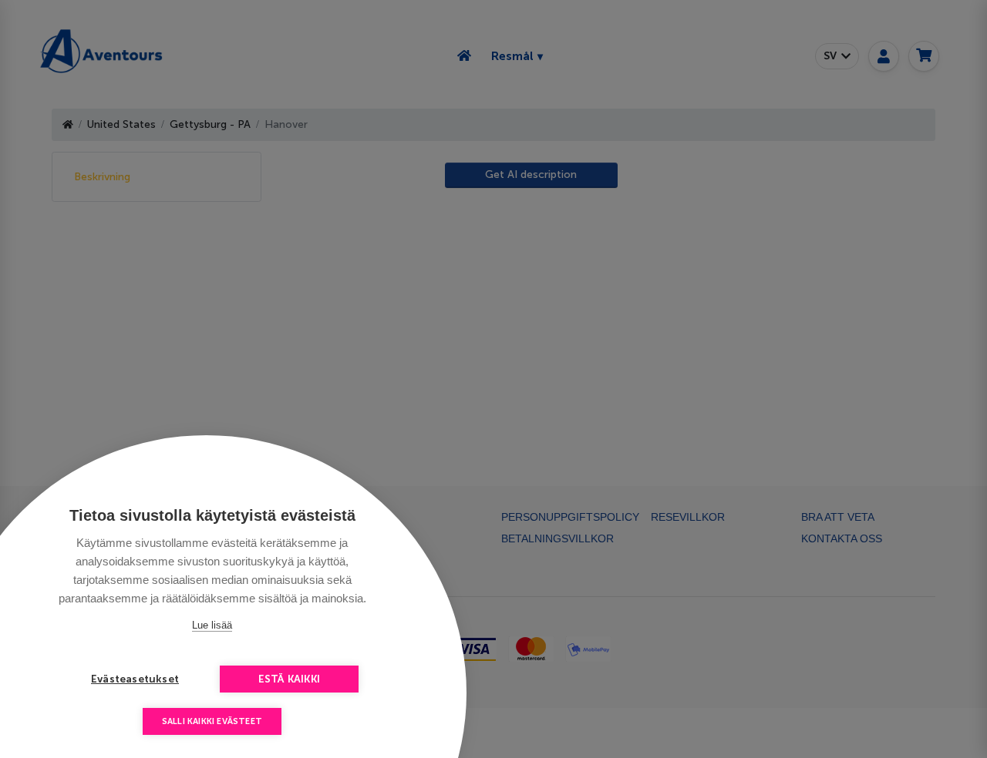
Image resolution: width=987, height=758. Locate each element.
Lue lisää (212, 625)
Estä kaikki (289, 679)
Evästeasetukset (135, 679)
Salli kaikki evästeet (212, 721)
